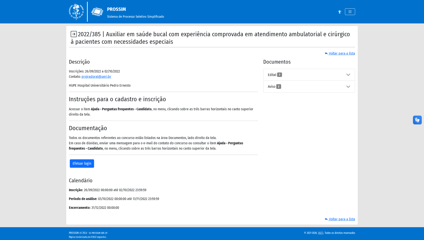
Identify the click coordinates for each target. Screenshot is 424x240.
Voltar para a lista (341, 53)
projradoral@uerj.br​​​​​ (96, 76)
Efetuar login (82, 163)
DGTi (320, 232)
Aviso (273, 86)
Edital (274, 75)
